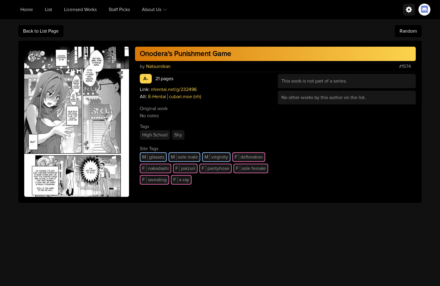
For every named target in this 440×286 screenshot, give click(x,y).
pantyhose (215, 168)
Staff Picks (119, 10)
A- (145, 79)
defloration (249, 157)
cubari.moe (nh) (185, 97)
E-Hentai (157, 97)
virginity (216, 157)
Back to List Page (41, 31)
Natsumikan (158, 66)
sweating (154, 180)
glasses (153, 157)
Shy (178, 135)
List (48, 10)
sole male (184, 157)
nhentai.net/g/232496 (174, 89)
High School (155, 135)
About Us (151, 10)
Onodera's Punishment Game (185, 53)
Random (408, 31)
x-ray (181, 180)
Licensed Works (80, 10)
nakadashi (155, 168)
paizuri (185, 168)
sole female (251, 168)
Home (26, 10)
